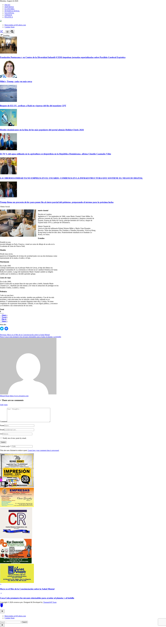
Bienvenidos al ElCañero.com (15, 25)
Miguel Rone (5, 396)
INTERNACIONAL (12, 11)
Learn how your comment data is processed (43, 450)
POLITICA (9, 17)
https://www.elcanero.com (19, 396)
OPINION (8, 15)
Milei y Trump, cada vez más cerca (16, 81)
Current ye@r (5, 446)
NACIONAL (9, 13)
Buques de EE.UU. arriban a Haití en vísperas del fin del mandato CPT (33, 105)
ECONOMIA (9, 9)
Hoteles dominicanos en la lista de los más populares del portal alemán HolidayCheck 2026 (42, 130)
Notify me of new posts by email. (14, 438)
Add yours (4, 405)
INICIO (7, 5)
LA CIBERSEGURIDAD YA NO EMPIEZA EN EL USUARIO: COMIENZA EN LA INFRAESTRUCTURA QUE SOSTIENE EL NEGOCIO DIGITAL (71, 178)
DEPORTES (9, 7)
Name (2, 425)
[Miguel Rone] (28, 394)
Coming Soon (9, 27)
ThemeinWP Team (49, 602)
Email (2, 430)
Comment (3, 421)
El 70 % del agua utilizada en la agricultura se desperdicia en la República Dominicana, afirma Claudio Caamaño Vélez (55, 154)
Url (1, 434)
